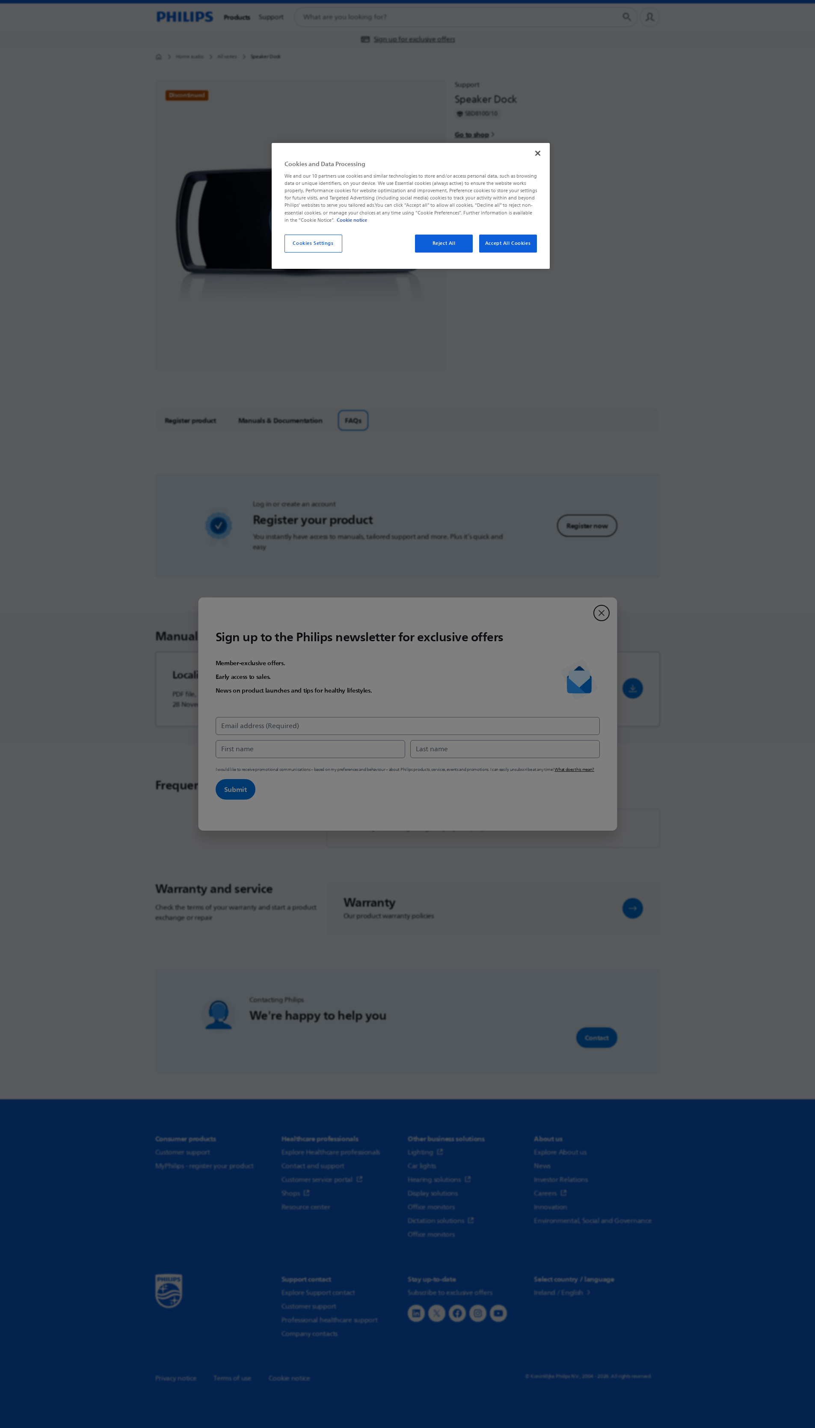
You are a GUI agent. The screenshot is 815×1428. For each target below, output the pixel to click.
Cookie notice (352, 220)
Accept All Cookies (507, 243)
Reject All (444, 243)
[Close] (537, 153)
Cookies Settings (313, 243)
